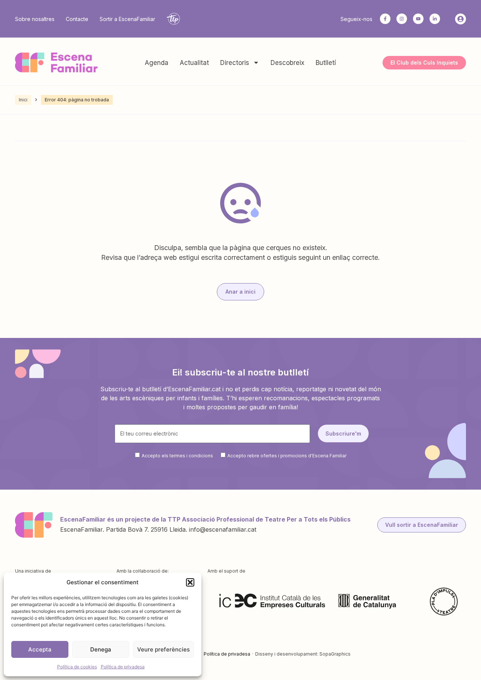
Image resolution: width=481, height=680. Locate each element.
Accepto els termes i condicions (177, 455)
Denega (100, 649)
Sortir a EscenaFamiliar (127, 19)
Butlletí (326, 62)
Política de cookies (77, 666)
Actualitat (194, 62)
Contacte (77, 19)
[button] (190, 582)
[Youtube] (418, 19)
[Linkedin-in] (435, 19)
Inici (23, 100)
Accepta (39, 649)
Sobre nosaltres (34, 19)
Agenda (156, 62)
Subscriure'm (343, 433)
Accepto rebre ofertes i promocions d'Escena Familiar (286, 455)
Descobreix (287, 62)
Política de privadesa (123, 666)
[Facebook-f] (385, 19)
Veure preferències (163, 649)
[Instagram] (401, 19)
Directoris (234, 62)
